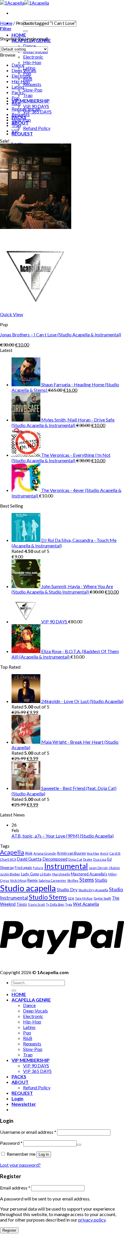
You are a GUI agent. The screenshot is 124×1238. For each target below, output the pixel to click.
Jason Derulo (98, 868)
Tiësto (21, 904)
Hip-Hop (32, 62)
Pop (16, 97)
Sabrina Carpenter (52, 880)
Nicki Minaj (18, 880)
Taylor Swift (102, 898)
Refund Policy (36, 128)
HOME (19, 35)
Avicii (104, 853)
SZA (71, 898)
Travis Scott (36, 904)
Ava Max (93, 853)
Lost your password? (20, 1165)
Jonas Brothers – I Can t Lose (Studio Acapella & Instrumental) (60, 334)
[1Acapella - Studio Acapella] (24, 2)
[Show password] (79, 1145)
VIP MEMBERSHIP (31, 100)
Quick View (11, 314)
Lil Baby (45, 874)
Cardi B (115, 853)
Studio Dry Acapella (93, 890)
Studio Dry (67, 889)
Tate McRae (84, 898)
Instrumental (66, 866)
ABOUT (20, 1082)
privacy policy (92, 1219)
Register (9, 1230)
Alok (29, 853)
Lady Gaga (30, 874)
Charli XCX (8, 859)
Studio (101, 880)
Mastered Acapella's (89, 873)
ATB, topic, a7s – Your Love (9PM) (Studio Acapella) (63, 835)
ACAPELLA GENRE (31, 999)
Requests (32, 84)
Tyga (68, 904)
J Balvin (114, 868)
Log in (44, 1154)
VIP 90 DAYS (36, 1065)
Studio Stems (48, 897)
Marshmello (61, 874)
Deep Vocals (24, 70)
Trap (28, 95)
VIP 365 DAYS (37, 111)
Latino (18, 87)
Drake (87, 859)
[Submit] (25, 31)
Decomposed (54, 859)
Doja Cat (75, 859)
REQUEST (22, 133)
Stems (86, 879)
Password (11, 1143)
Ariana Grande (44, 853)
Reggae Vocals (26, 108)
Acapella (12, 852)
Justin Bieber (10, 874)
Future (38, 868)
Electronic (33, 56)
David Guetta (29, 859)
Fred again (23, 867)
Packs (18, 92)
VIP (15, 130)
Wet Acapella (86, 904)
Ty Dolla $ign (55, 904)
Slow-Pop (32, 89)
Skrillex (72, 880)
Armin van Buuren (71, 853)
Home (6, 23)
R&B (16, 103)
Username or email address (28, 1132)
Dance (18, 65)
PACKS (19, 1076)
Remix (32, 880)
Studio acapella (28, 888)
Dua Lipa (99, 859)
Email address (15, 1187)
